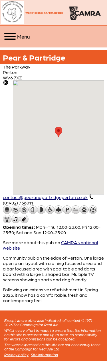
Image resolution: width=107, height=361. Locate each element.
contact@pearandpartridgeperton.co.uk (45, 197)
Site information (44, 354)
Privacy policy (16, 354)
